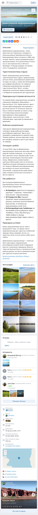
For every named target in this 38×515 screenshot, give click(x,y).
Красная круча (8, 501)
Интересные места (17, 9)
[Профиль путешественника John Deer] (4, 384)
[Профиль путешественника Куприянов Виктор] (4, 356)
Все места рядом (19, 511)
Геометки (6, 9)
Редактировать (28, 48)
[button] (32, 10)
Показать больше (19, 401)
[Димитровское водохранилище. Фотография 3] (11, 292)
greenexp (11, 415)
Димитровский (11, 503)
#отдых (26, 256)
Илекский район (29, 26)
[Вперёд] (33, 494)
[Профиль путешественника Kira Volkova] (6, 421)
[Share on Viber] (9, 41)
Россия (4, 26)
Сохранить (9, 30)
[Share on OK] (15, 41)
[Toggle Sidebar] (3, 2)
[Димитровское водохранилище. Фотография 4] (27, 292)
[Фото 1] (6, 393)
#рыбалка (19, 256)
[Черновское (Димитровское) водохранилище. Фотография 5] (11, 308)
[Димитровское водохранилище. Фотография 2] (27, 275)
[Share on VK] (12, 41)
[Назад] (4, 494)
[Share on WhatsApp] (6, 41)
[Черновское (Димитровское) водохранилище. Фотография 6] (27, 308)
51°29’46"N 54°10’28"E (12, 446)
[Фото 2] (13, 393)
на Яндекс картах (10, 471)
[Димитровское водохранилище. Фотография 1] (11, 275)
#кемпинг (6, 258)
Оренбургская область (15, 26)
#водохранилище (9, 256)
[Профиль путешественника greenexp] (6, 416)
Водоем (27, 9)
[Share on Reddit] (17, 41)
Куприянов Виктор (14, 355)
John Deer (11, 383)
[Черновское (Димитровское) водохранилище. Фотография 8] (27, 325)
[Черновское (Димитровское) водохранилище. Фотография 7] (11, 325)
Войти (33, 3)
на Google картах (10, 474)
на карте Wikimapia (11, 477)
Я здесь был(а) (8, 37)
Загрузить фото (28, 265)
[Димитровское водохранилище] (6, 363)
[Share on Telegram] (4, 41)
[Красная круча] (19, 495)
